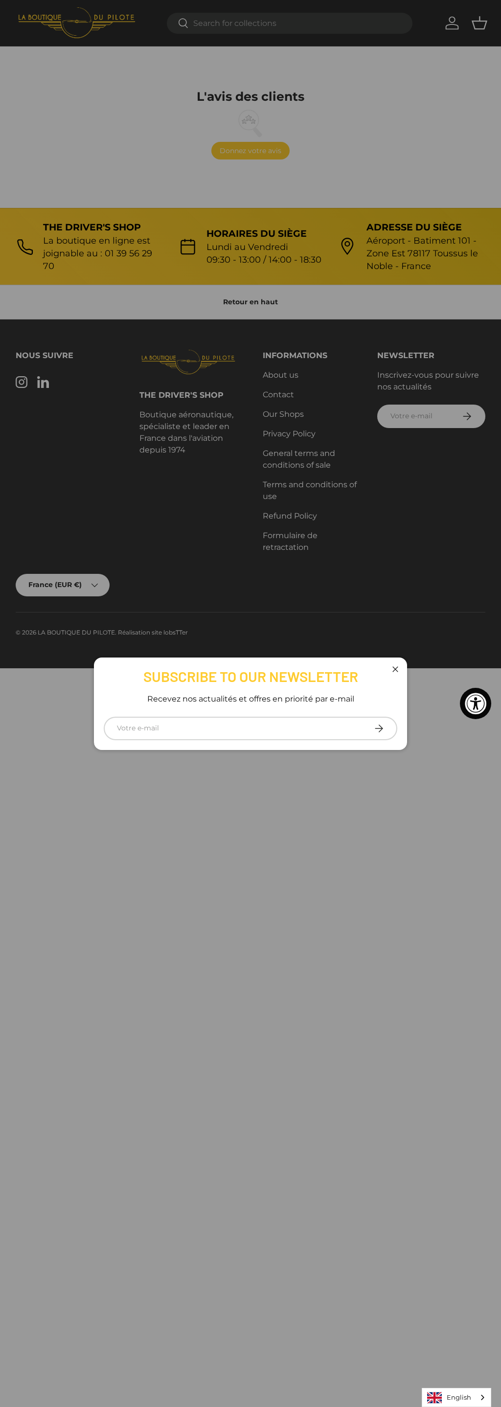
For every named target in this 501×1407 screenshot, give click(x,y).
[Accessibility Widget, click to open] (475, 703)
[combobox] (456, 1397)
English (459, 1397)
